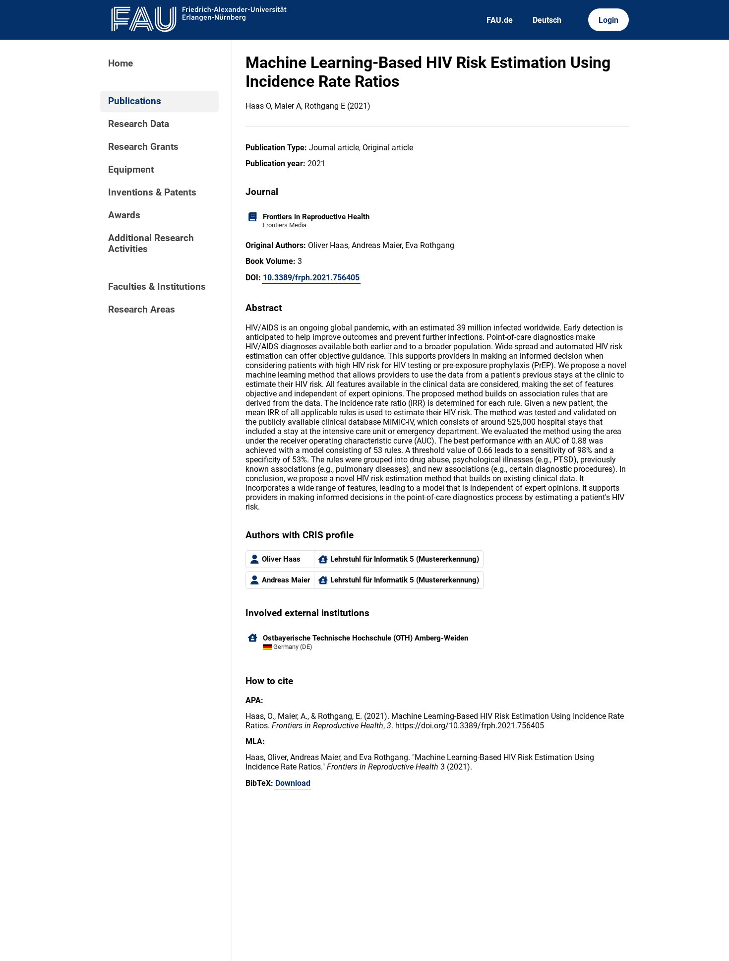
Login (608, 20)
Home (120, 63)
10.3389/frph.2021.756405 (311, 277)
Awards (124, 215)
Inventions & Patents (152, 192)
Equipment (131, 169)
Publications (134, 101)
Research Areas (141, 309)
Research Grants (143, 146)
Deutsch (547, 20)
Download (292, 783)
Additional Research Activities (151, 244)
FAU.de (499, 20)
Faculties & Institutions (157, 286)
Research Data (138, 124)
